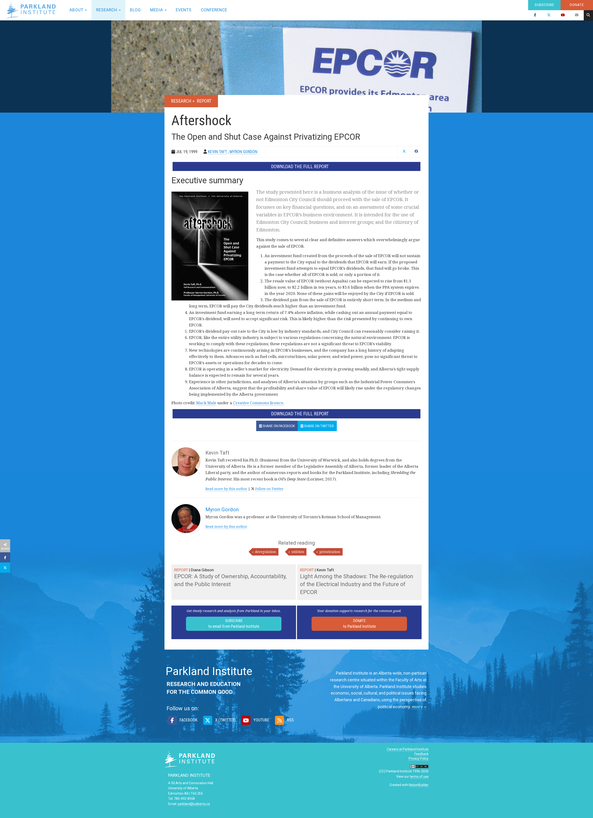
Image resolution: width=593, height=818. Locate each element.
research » (183, 101)
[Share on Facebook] (5, 557)
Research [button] (107, 10)
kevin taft (217, 151)
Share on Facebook (278, 426)
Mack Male (206, 402)
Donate (577, 5)
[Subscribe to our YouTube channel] (563, 15)
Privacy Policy (419, 758)
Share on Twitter (318, 426)
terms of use (419, 776)
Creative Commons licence (258, 402)
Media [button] (157, 10)
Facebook (188, 719)
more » (419, 706)
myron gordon (243, 151)
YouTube (260, 719)
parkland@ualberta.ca (194, 804)
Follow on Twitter (269, 488)
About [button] (77, 10)
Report (204, 101)
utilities (297, 552)
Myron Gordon (222, 509)
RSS (290, 719)
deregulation (265, 552)
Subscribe (544, 5)
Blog (135, 10)
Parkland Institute (32, 10)
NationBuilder (419, 785)
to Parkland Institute (359, 624)
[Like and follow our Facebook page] (535, 15)
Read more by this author (226, 488)
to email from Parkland (233, 624)
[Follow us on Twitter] (549, 15)
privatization (329, 552)
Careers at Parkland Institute (408, 749)
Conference (214, 10)
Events (184, 10)
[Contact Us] (577, 15)
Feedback (421, 754)
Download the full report (300, 166)
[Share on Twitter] (5, 567)
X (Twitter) (225, 719)
